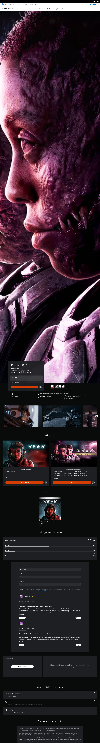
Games (14, 4)
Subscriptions (56, 9)
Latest (35, 9)
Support (35, 4)
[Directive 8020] (23, 416)
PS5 (10, 4)
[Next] (96, 416)
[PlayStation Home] (2, 4)
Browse (64, 9)
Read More (22, 614)
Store (6, 4)
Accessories (25, 4)
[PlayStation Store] (8, 8)
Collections (42, 9)
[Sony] (96, 2)
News (31, 4)
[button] (44, 398)
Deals (48, 9)
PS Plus (19, 4)
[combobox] (50, 569)
